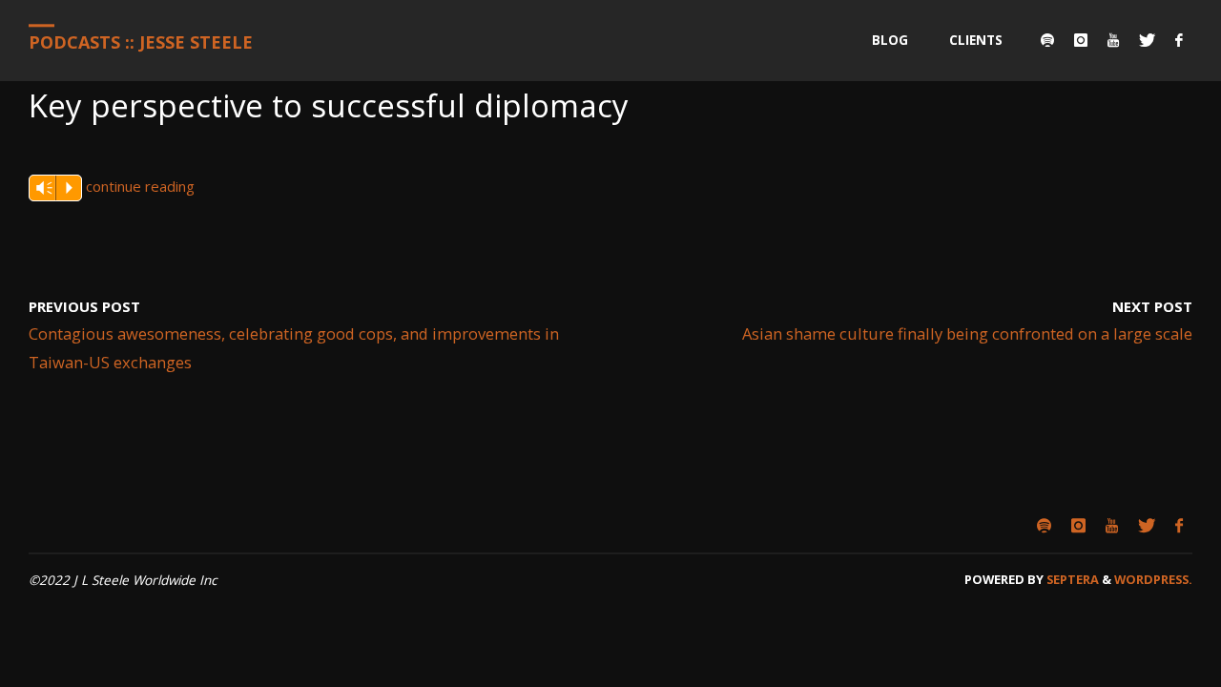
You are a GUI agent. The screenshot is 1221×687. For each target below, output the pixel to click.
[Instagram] (1080, 40)
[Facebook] (1178, 40)
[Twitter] (1146, 40)
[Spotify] (1047, 40)
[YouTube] (1112, 40)
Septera (1071, 579)
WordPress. (1153, 579)
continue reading (140, 186)
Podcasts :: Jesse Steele (141, 42)
